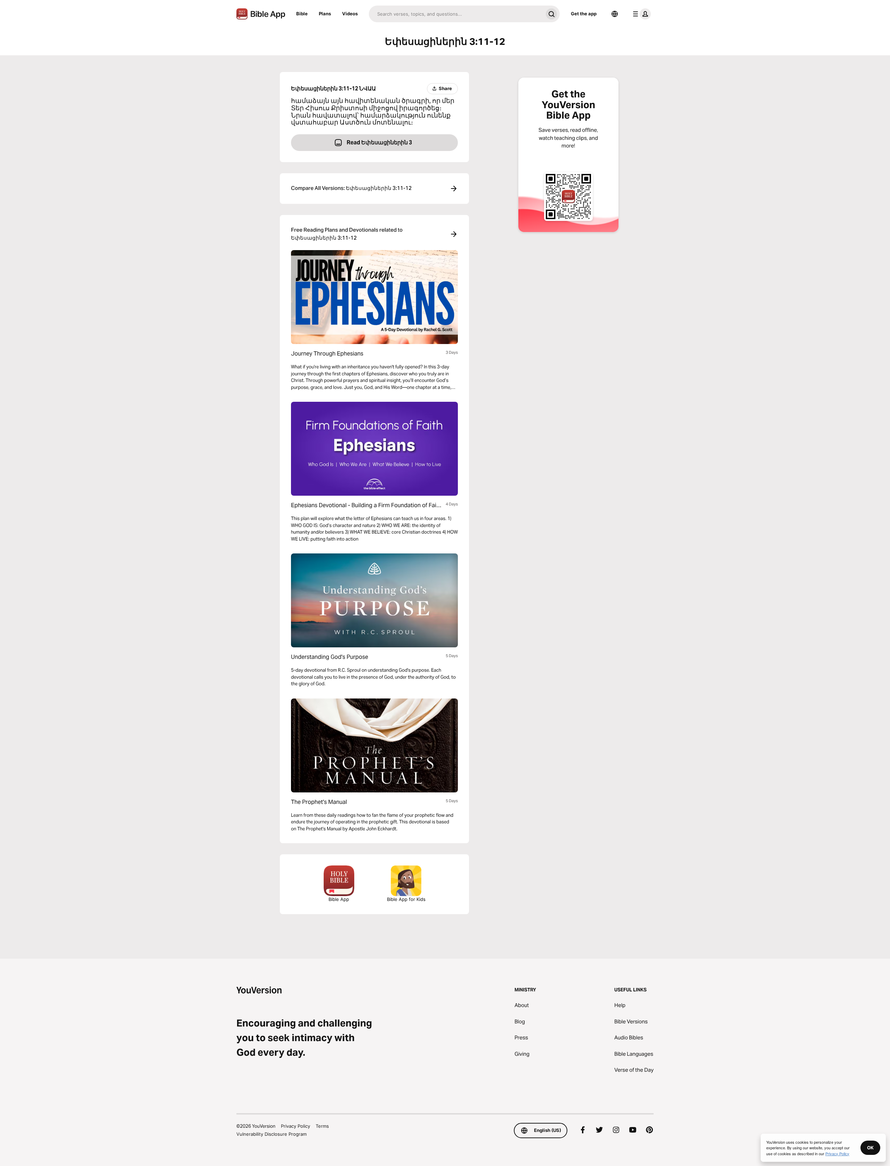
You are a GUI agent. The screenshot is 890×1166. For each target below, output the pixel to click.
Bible (302, 13)
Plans (325, 13)
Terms (322, 1126)
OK (870, 1147)
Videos (350, 13)
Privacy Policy (295, 1126)
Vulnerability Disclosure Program (271, 1134)
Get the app (584, 13)
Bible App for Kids (406, 899)
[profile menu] (640, 14)
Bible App (339, 899)
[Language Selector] (615, 14)
